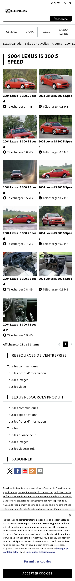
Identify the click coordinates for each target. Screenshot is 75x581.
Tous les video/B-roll (21, 448)
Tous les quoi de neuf (21, 435)
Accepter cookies (38, 573)
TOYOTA (29, 31)
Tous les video (16, 387)
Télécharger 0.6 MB (55, 244)
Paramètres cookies (37, 561)
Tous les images (17, 380)
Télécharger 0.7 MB (20, 106)
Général (11, 31)
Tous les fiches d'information (26, 373)
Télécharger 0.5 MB (20, 198)
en (64, 3)
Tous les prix (15, 428)
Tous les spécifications (22, 415)
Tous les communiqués (22, 366)
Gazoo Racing (63, 32)
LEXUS (46, 31)
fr (69, 3)
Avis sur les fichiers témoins (41, 552)
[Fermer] (70, 515)
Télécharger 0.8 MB (55, 106)
